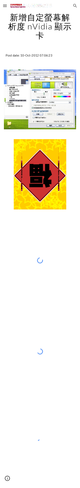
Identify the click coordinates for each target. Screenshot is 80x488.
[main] (40, 26)
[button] (5, 5)
